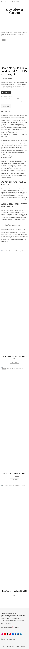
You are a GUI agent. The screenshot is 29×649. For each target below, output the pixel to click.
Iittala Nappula (18, 32)
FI (1, 1)
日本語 (17, 1)
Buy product (6, 92)
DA (10, 1)
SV (5, 1)
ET (3, 1)
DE (14, 1)
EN (12, 1)
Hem (2, 32)
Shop (6, 32)
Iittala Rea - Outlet (19, 98)
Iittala (10, 32)
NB (8, 1)
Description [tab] (6, 106)
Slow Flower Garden (14, 11)
